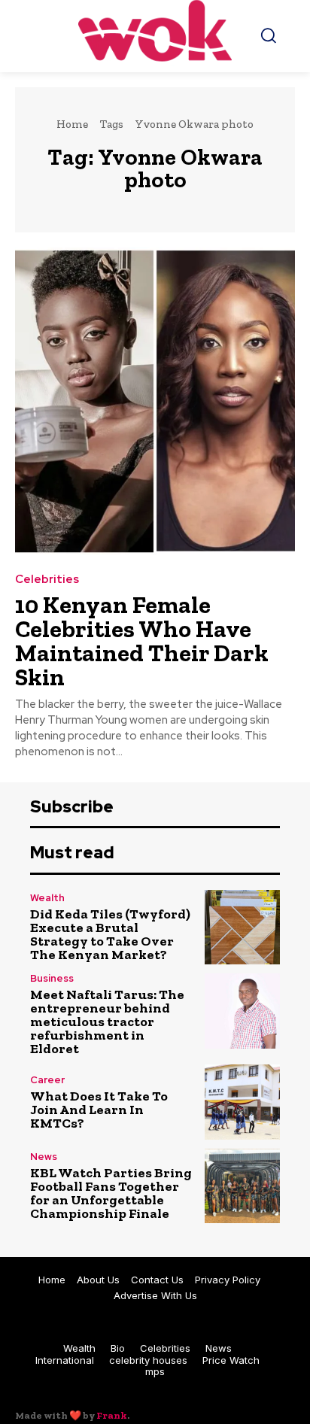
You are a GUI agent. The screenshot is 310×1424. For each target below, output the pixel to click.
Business (52, 978)
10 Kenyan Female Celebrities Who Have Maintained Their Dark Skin (142, 641)
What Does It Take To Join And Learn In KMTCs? (99, 1109)
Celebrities (47, 579)
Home (72, 124)
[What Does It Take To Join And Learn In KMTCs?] (242, 1102)
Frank (111, 1415)
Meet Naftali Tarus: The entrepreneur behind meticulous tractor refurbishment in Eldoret (107, 1021)
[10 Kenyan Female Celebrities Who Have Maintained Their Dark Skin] (155, 401)
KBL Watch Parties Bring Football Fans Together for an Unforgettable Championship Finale (111, 1193)
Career (47, 1080)
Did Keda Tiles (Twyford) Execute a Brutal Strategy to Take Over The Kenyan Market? (110, 934)
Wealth (47, 898)
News (43, 1156)
